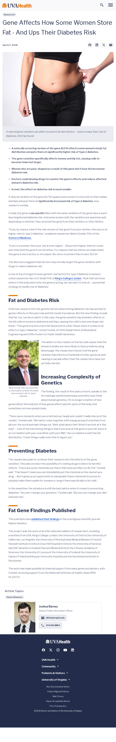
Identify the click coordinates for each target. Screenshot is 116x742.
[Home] (16, 5)
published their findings (46, 519)
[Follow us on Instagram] (58, 650)
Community (49, 666)
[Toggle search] (102, 5)
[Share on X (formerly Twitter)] (104, 45)
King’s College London (68, 278)
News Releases (15, 597)
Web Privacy (58, 696)
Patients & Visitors (53, 673)
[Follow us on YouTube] (65, 650)
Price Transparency (58, 706)
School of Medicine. (20, 238)
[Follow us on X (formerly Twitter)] (51, 650)
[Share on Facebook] (90, 45)
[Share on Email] (111, 45)
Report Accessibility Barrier (58, 701)
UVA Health (48, 659)
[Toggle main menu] (110, 5)
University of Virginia (54, 679)
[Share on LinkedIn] (97, 45)
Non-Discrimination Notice (58, 687)
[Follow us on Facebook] (43, 650)
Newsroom (9, 14)
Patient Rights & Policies (58, 691)
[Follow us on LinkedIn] (72, 650)
